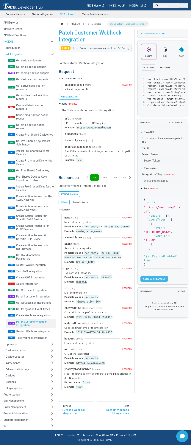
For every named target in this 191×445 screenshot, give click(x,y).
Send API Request (154, 278)
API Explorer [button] (67, 14)
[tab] (64, 202)
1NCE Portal (136, 5)
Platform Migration (42, 14)
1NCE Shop (114, 5)
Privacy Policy (124, 435)
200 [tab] (94, 177)
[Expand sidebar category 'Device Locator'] (52, 356)
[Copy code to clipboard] (175, 80)
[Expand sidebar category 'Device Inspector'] (52, 350)
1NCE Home (94, 5)
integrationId (150, 174)
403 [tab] (125, 177)
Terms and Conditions (96, 435)
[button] (28, 41)
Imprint (71, 435)
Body (151, 188)
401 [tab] (115, 177)
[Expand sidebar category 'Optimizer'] (52, 344)
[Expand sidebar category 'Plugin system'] (52, 388)
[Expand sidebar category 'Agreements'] (52, 363)
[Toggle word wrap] (168, 80)
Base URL (149, 132)
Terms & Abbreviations (95, 14)
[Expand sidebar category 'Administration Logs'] (52, 369)
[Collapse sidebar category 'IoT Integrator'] (52, 54)
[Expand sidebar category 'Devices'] (52, 375)
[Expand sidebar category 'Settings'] (52, 382)
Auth (146, 148)
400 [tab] (105, 177)
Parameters (151, 168)
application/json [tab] (69, 97)
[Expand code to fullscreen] (181, 80)
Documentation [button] (15, 14)
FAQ (57, 435)
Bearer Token (150, 154)
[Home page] (62, 24)
